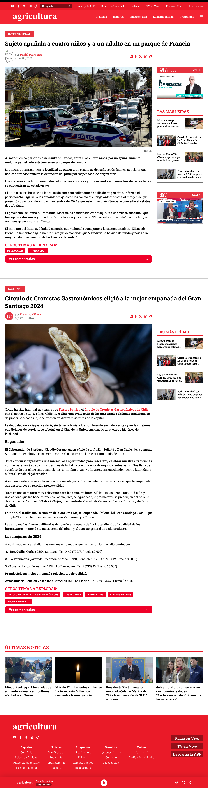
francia (38, 250)
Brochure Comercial (112, 6)
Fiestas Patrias (69, 409)
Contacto (111, 757)
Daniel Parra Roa (31, 54)
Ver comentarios (22, 259)
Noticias (101, 16)
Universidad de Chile (26, 762)
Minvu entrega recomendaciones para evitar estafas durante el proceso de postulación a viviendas (169, 123)
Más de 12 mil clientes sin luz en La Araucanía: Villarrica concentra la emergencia (78, 691)
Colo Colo (26, 752)
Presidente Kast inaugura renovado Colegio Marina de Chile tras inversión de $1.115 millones (126, 693)
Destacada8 (15, 250)
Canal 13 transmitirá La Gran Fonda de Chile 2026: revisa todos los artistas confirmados (189, 140)
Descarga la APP (85, 6)
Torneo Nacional (26, 767)
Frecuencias (196, 6)
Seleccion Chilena (26, 757)
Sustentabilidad (163, 16)
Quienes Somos (111, 752)
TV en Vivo (152, 6)
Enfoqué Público (83, 762)
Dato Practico (56, 752)
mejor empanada (18, 601)
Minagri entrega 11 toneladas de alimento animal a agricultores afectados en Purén (28, 691)
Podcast (135, 6)
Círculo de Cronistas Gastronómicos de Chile (116, 409)
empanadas (96, 594)
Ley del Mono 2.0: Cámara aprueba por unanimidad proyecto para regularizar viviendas (169, 157)
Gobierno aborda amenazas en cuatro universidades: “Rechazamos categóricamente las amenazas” (178, 693)
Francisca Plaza (30, 314)
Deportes (118, 16)
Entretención (138, 16)
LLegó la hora (83, 752)
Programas (187, 16)
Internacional (19, 34)
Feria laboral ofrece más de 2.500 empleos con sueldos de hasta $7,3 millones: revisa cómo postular (189, 174)
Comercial (141, 752)
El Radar (83, 757)
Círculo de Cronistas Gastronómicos (32, 594)
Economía (56, 757)
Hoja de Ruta (83, 767)
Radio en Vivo (174, 6)
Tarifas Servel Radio (141, 757)
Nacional (15, 289)
